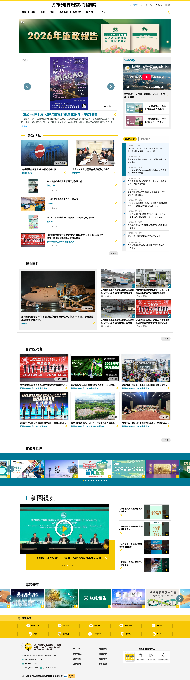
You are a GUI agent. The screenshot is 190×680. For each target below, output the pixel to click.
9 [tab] (104, 481)
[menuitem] (33, 12)
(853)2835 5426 (49, 668)
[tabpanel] (95, 469)
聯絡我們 (103, 654)
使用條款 (103, 664)
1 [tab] (83, 481)
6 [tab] (96, 481)
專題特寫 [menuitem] (77, 12)
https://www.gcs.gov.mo (34, 659)
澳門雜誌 (77, 654)
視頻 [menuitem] (52, 12)
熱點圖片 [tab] (145, 139)
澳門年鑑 (77, 659)
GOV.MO (77, 648)
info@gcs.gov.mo (32, 663)
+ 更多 (113, 253)
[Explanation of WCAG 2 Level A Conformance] (69, 676)
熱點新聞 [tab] (130, 139)
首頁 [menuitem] (24, 12)
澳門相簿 (77, 664)
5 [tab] (93, 481)
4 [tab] (91, 481)
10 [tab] (106, 481)
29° (160, 5)
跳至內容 (134, 5)
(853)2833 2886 (31, 668)
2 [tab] (86, 481)
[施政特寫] (129, 598)
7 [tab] (99, 481)
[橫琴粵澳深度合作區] (163, 598)
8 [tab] (101, 481)
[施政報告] (95, 598)
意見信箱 (103, 648)
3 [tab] (88, 481)
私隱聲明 (103, 659)
